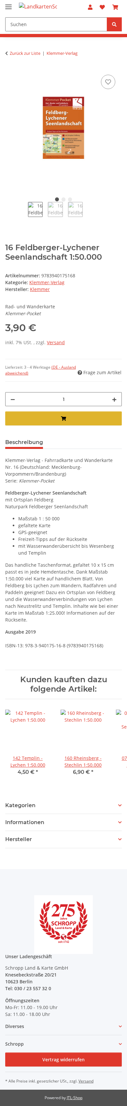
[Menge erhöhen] (114, 399)
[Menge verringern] (13, 399)
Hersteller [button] (18, 839)
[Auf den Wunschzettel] (108, 82)
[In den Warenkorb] (63, 418)
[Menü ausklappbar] (8, 4)
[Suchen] (114, 24)
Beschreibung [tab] (24, 442)
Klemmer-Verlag (46, 282)
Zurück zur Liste (25, 53)
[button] (90, 7)
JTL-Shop (74, 1097)
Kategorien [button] (20, 805)
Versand (56, 342)
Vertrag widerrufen (63, 1059)
